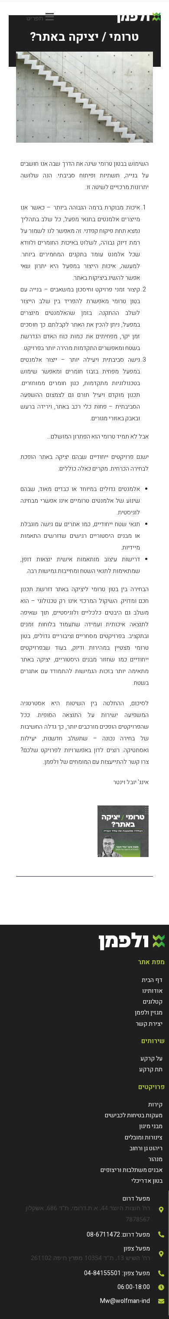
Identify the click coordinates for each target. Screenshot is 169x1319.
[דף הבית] (149, 980)
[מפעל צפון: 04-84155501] (84, 1273)
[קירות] (84, 1104)
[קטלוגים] (149, 1001)
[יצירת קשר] (149, 1023)
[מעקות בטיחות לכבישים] (84, 1115)
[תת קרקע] (151, 1069)
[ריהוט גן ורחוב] (84, 1148)
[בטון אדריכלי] (84, 1180)
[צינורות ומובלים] (84, 1137)
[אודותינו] (149, 990)
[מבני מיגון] (84, 1126)
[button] (41, 17)
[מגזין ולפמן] (149, 1012)
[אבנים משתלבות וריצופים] (84, 1170)
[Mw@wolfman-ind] (84, 1301)
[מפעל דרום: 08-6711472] (84, 1234)
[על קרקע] (151, 1058)
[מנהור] (84, 1159)
